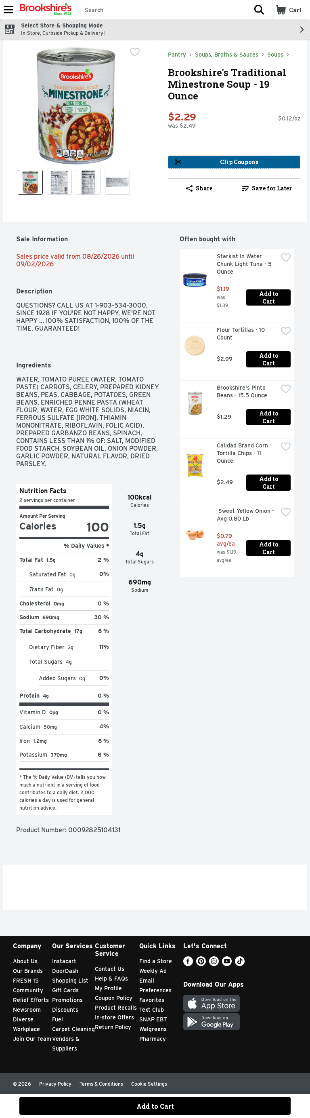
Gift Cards (65, 990)
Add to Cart (269, 297)
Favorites (151, 1000)
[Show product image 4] (117, 182)
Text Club (151, 1009)
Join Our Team (32, 1039)
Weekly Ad (153, 971)
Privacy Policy (55, 1084)
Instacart (64, 961)
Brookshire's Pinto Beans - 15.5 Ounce (242, 391)
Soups (275, 54)
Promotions (67, 1000)
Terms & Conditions (101, 1084)
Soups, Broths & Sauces (226, 54)
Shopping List (70, 980)
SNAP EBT (153, 1019)
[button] (259, 9)
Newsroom (27, 1009)
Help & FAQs (111, 978)
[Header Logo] (44, 10)
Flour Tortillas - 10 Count (241, 334)
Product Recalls (116, 1007)
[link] (267, 188)
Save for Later (272, 188)
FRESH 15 (26, 980)
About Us (25, 961)
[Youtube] (227, 964)
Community (28, 990)
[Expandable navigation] (8, 9)
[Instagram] (214, 964)
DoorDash (65, 971)
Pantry (177, 54)
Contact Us (109, 969)
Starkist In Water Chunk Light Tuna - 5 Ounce (245, 264)
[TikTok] (240, 964)
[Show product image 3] (88, 182)
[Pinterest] (201, 964)
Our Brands (28, 971)
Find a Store (155, 961)
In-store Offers (114, 1017)
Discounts (65, 1009)
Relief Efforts (31, 1000)
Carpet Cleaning (73, 1029)
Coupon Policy (113, 998)
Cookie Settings (149, 1084)
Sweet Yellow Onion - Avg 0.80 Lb (246, 515)
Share (204, 188)
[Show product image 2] (59, 182)
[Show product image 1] (30, 182)
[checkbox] (135, 52)
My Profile (108, 988)
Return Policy (113, 1027)
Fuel (57, 1019)
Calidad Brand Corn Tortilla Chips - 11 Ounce (243, 453)
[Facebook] (188, 964)
